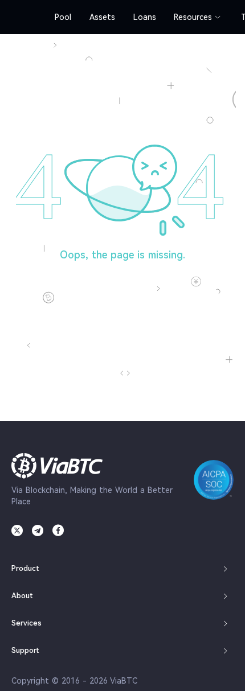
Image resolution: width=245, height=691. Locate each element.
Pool (63, 17)
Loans (144, 17)
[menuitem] (63, 17)
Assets (102, 17)
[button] (122, 568)
